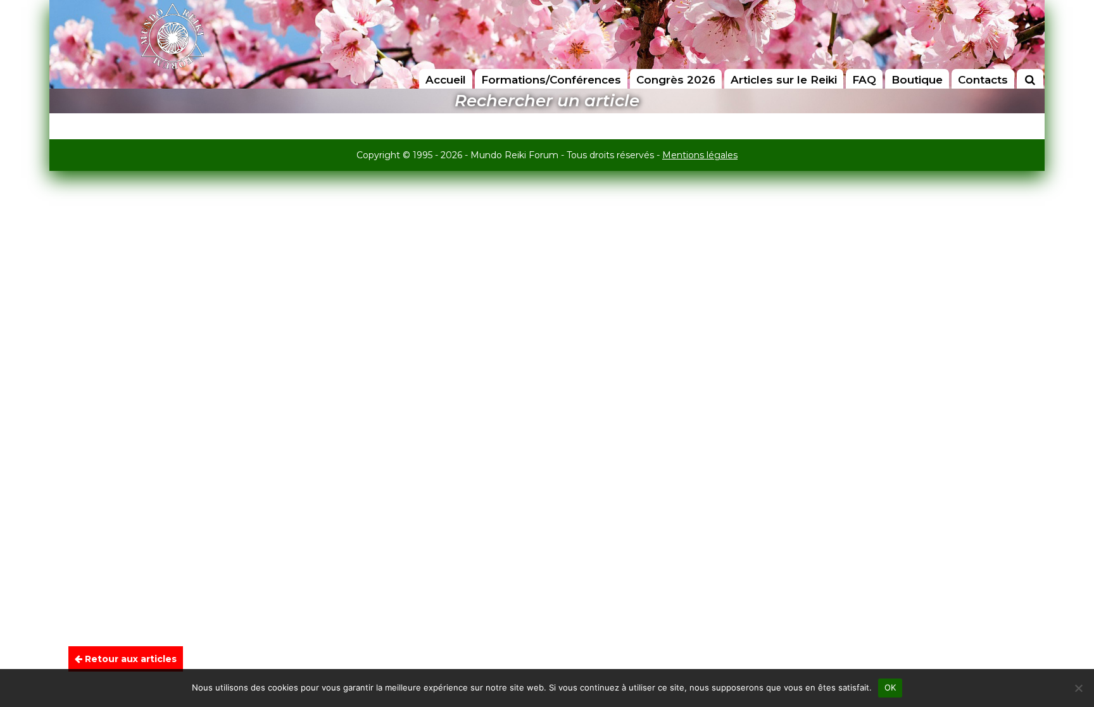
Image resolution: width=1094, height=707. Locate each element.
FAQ (864, 79)
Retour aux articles (129, 659)
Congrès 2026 (675, 79)
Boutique (917, 79)
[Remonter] (1071, 661)
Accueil (445, 79)
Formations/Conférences (551, 79)
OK (890, 687)
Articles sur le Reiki (784, 79)
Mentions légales (700, 155)
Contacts (983, 79)
